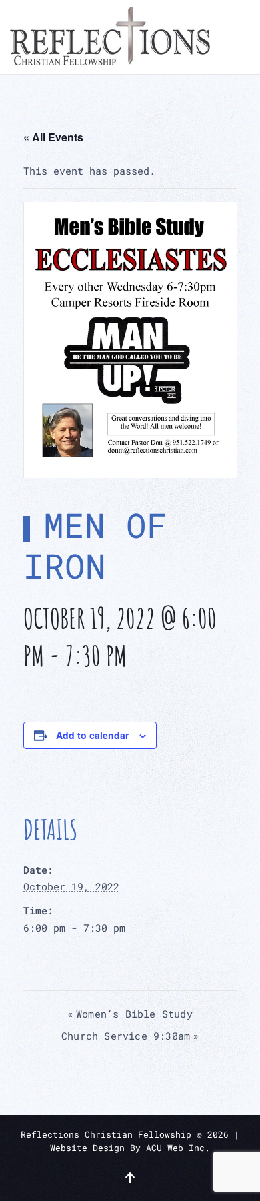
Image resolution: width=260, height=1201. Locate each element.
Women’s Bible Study (130, 1013)
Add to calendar (92, 735)
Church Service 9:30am (130, 1035)
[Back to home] (110, 37)
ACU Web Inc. (178, 1148)
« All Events (53, 137)
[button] (243, 37)
